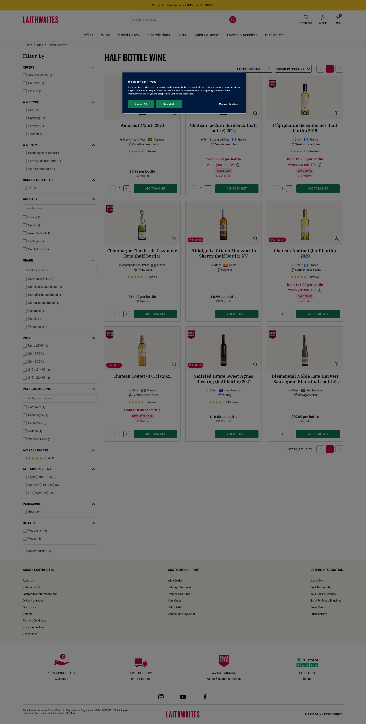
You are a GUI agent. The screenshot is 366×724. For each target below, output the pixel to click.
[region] (184, 93)
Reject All (168, 104)
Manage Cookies (228, 104)
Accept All (141, 104)
